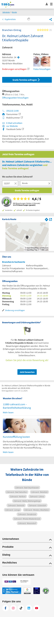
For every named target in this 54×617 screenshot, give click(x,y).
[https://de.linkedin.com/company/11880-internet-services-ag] (29, 608)
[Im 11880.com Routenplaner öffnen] (46, 219)
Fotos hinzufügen (41, 69)
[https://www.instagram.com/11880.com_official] (13, 608)
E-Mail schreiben (14, 123)
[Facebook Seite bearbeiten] (23, 129)
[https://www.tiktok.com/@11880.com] (21, 608)
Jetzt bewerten (27, 372)
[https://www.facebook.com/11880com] (5, 608)
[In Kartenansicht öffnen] (50, 219)
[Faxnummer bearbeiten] (20, 114)
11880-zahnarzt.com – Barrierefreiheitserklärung (17, 406)
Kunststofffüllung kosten (16, 436)
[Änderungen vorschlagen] (28, 69)
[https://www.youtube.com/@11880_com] (36, 608)
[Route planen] (18, 57)
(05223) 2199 (12, 110)
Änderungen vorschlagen (14, 69)
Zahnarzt (7, 47)
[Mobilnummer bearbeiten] (22, 117)
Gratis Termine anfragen (25, 79)
